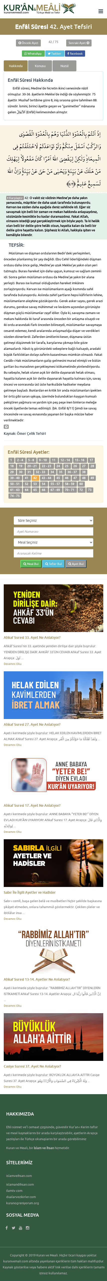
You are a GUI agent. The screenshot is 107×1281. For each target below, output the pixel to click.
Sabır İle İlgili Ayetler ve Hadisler (30, 892)
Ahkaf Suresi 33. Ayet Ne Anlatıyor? (32, 637)
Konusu (40, 66)
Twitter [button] (56, 53)
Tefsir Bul (55, 564)
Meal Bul (32, 564)
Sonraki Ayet (78, 43)
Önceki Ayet (29, 43)
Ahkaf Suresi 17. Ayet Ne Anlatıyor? (32, 805)
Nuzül (64, 66)
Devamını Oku (12, 663)
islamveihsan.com (19, 1176)
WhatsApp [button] (34, 53)
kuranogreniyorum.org (22, 1203)
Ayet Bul (77, 564)
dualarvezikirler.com (21, 1197)
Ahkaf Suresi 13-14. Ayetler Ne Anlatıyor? (37, 979)
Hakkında (16, 66)
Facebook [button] (76, 53)
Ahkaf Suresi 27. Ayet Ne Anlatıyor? (32, 724)
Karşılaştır (15, 198)
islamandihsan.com (20, 1184)
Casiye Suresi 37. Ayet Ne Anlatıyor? (32, 1066)
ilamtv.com (14, 1191)
